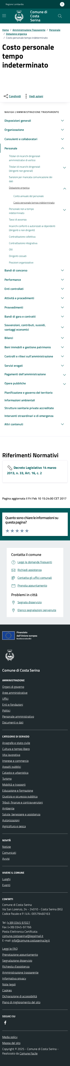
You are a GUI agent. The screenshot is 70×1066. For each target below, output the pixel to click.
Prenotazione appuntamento (20, 954)
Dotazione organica (16, 34)
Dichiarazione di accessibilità (19, 996)
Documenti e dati (12, 722)
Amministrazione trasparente (20, 972)
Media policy (10, 1037)
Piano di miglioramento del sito (21, 1002)
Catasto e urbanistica (15, 772)
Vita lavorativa (11, 755)
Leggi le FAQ (10, 948)
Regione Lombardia (15, 4)
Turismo (7, 778)
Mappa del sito (11, 1043)
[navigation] (4, 15)
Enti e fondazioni (12, 704)
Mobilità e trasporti (14, 784)
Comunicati (9, 852)
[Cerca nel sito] (59, 16)
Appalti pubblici (11, 766)
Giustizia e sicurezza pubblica (20, 796)
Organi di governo (13, 686)
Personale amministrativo (18, 716)
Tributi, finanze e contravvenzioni (22, 802)
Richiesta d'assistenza (15, 966)
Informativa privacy (14, 978)
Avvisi (6, 858)
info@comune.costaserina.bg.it (31, 940)
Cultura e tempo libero (16, 749)
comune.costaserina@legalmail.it (22, 936)
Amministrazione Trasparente (29, 30)
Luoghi (6, 879)
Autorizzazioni (10, 820)
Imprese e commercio (15, 760)
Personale (54, 30)
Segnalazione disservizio (17, 960)
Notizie (6, 846)
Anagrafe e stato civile (16, 743)
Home (5, 30)
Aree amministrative (14, 692)
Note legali (9, 984)
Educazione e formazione (17, 790)
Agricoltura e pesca (14, 826)
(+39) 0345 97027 (18, 922)
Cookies (7, 990)
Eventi (6, 885)
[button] (35, 120)
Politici (6, 710)
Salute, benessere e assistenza (21, 814)
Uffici (5, 698)
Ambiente (8, 808)
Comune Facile (29, 1053)
